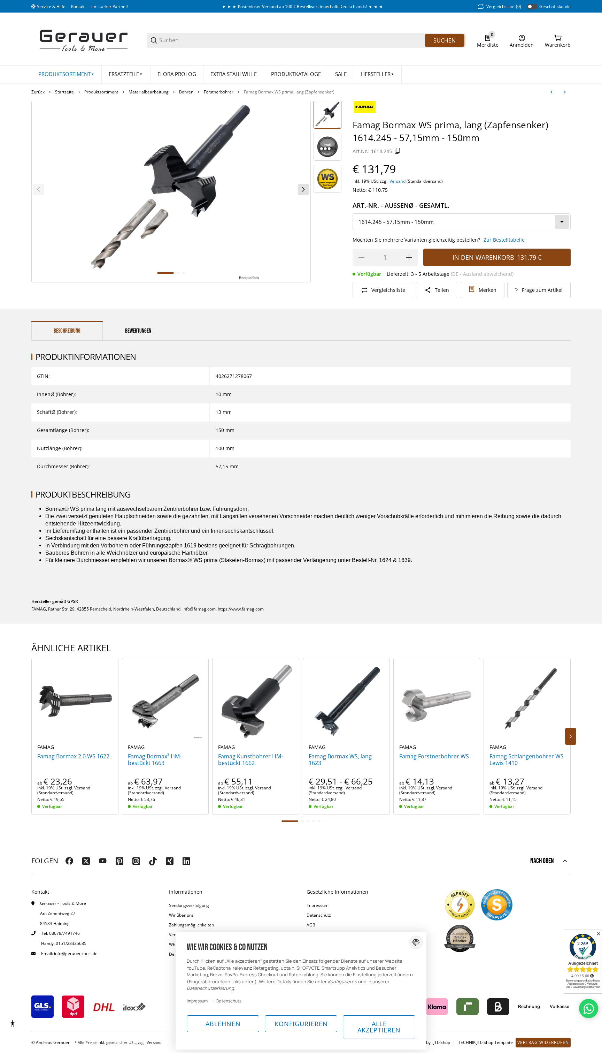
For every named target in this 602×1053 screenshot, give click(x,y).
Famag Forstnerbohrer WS (434, 756)
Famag (45, 747)
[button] (378, 74)
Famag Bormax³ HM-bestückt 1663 (155, 759)
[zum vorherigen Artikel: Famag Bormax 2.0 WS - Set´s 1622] (551, 92)
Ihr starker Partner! (109, 6)
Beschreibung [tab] (67, 330)
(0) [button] (503, 6)
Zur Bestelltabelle (504, 239)
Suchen (444, 40)
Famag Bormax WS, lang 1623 (340, 759)
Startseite (64, 92)
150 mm (225, 430)
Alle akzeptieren (379, 1027)
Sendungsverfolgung (189, 905)
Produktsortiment (101, 92)
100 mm (225, 448)
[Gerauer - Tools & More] (83, 40)
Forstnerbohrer (218, 92)
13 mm (224, 412)
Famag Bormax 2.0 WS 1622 (73, 756)
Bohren (186, 92)
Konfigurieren (301, 1024)
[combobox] (462, 221)
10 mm (224, 394)
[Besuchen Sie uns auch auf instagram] (136, 860)
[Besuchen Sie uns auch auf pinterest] (119, 860)
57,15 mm (227, 466)
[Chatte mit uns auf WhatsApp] (588, 1008)
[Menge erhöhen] (409, 257)
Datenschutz (319, 915)
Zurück (38, 92)
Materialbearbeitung (149, 92)
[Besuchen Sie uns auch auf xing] (169, 860)
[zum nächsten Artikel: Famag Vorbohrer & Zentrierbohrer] (565, 92)
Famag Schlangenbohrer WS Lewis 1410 (526, 759)
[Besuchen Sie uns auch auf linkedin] (186, 860)
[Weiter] (303, 189)
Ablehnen (223, 1024)
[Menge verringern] (361, 257)
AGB (311, 925)
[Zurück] (38, 189)
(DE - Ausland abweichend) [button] (482, 274)
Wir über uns (181, 915)
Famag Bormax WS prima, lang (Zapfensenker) (289, 92)
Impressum (318, 905)
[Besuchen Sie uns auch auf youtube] (102, 860)
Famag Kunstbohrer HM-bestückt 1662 (250, 759)
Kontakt (78, 6)
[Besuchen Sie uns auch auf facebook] (69, 860)
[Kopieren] (397, 151)
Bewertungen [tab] (138, 330)
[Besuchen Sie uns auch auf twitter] (86, 860)
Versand (398, 181)
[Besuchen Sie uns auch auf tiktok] (153, 860)
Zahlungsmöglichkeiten (191, 925)
